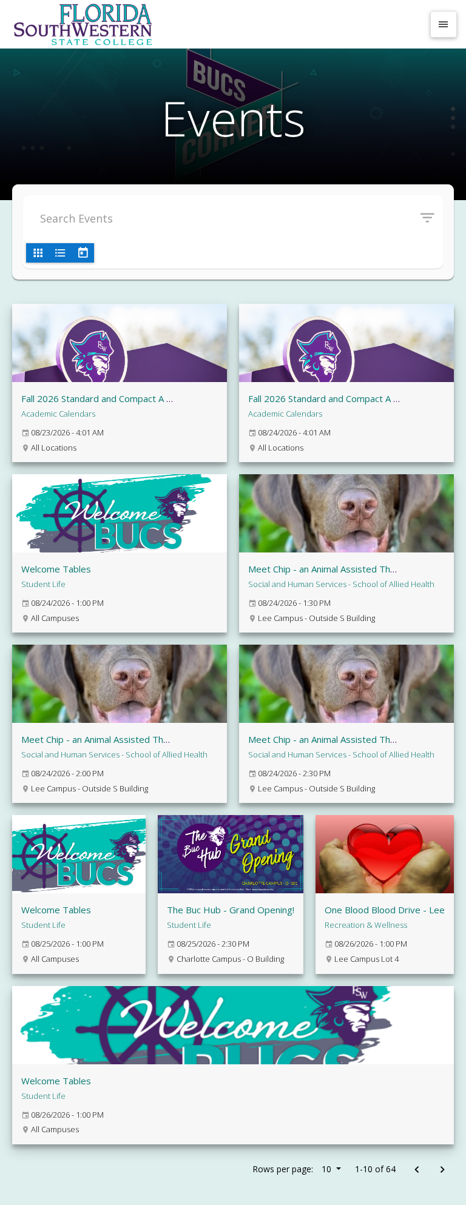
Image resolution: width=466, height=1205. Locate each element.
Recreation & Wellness (366, 924)
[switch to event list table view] (60, 253)
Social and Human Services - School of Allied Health (341, 584)
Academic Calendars (58, 413)
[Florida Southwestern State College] (216, 24)
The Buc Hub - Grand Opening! (230, 910)
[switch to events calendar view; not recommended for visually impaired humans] (82, 253)
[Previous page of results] (416, 1170)
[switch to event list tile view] (37, 253)
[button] (431, 218)
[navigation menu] (443, 24)
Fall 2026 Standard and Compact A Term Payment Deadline (144, 398)
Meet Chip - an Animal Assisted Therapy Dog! (342, 569)
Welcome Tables (56, 569)
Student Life (43, 584)
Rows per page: (291, 1169)
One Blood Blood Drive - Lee (385, 910)
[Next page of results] (442, 1170)
